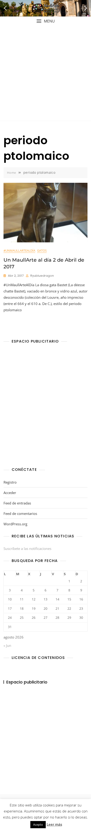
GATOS (42, 250)
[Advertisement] (45, 73)
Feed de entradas (17, 503)
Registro (10, 482)
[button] (45, 21)
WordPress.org (15, 524)
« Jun (7, 645)
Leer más (54, 824)
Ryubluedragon (42, 275)
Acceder (10, 492)
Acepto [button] (38, 824)
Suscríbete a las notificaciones (27, 548)
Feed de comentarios (20, 513)
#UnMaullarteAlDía (19, 250)
